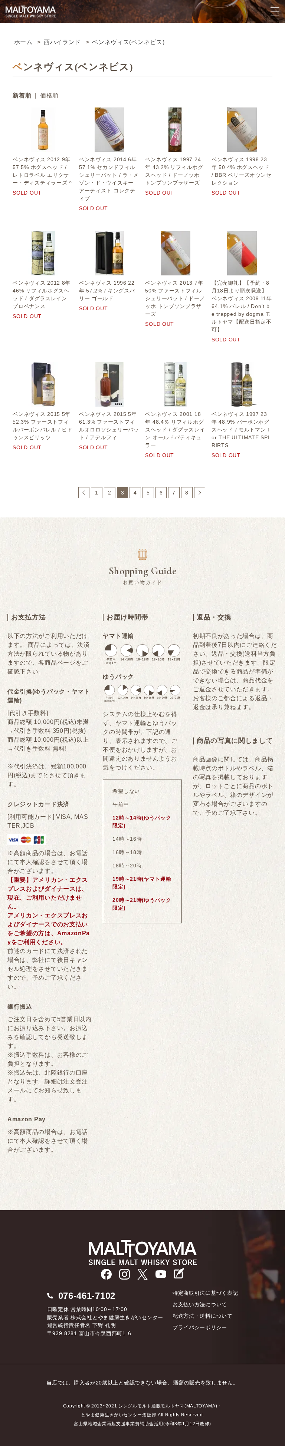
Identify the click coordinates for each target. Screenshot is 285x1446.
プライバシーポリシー (200, 1327)
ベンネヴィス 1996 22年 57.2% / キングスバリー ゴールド (107, 290)
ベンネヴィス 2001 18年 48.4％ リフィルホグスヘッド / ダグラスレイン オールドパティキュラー (175, 429)
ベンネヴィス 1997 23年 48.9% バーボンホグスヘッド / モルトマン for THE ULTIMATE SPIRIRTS (240, 429)
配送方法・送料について (203, 1316)
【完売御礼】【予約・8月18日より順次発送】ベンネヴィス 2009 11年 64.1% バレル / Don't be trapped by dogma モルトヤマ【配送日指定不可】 (242, 306)
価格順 (49, 95)
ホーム (23, 42)
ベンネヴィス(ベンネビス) (128, 42)
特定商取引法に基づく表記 (205, 1293)
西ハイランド (62, 42)
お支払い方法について (200, 1304)
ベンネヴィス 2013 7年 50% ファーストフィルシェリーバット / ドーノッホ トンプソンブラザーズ (175, 298)
